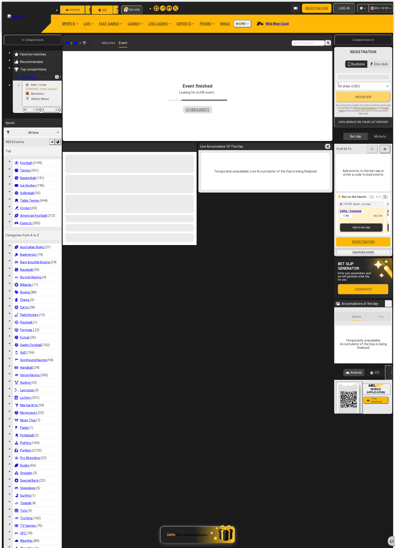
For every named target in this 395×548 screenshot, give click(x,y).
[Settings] (362, 8)
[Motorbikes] (76, 42)
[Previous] (57, 77)
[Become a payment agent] (295, 8)
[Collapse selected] (52, 142)
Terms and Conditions (365, 169)
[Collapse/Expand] (388, 374)
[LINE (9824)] (67, 42)
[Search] (328, 43)
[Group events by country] (58, 142)
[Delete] (192, 146)
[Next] (78, 146)
